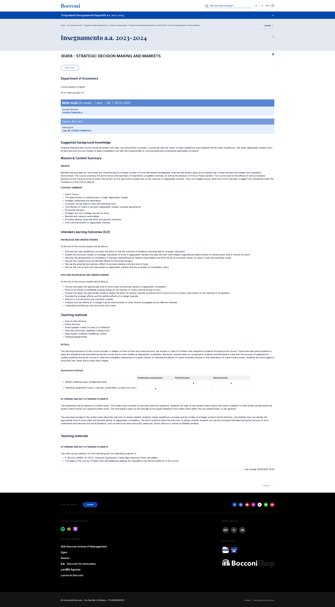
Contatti (267, 26)
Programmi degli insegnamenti (95, 25)
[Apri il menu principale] (272, 6)
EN (256, 6)
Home (63, 25)
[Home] (70, 5)
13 (83, 92)
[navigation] (167, 15)
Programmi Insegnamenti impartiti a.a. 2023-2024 (147, 25)
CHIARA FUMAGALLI (72, 112)
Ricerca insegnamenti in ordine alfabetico (184, 25)
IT (262, 6)
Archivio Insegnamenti (118, 25)
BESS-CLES (69, 68)
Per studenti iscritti (75, 25)
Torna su (266, 486)
